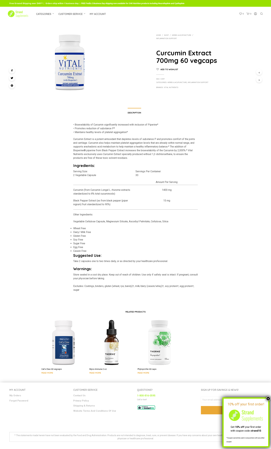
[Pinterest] (12, 85)
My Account (98, 14)
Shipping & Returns (84, 405)
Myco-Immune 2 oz (98, 369)
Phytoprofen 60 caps (147, 369)
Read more (47, 372)
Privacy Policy (81, 400)
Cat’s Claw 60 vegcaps (51, 369)
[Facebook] (12, 70)
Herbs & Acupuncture (181, 35)
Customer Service (70, 14)
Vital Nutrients (171, 87)
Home (158, 35)
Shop (166, 35)
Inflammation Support (166, 38)
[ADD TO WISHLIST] (63, 361)
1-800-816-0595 (146, 395)
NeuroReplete (164, 3)
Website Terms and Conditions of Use (94, 410)
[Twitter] (12, 78)
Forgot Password (18, 400)
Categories (43, 14)
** (42, 3)
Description (134, 112)
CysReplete (179, 3)
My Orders (15, 395)
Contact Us (79, 395)
